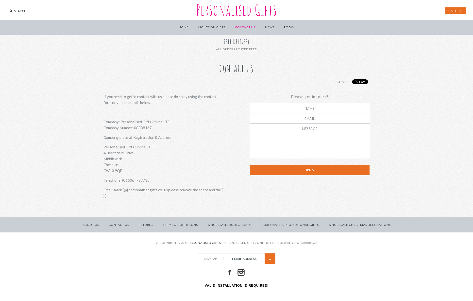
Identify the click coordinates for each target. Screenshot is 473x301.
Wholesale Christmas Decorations (359, 225)
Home (184, 27)
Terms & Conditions (180, 225)
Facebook (229, 272)
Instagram (241, 272)
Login (289, 27)
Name (310, 108)
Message (310, 129)
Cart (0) (455, 11)
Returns (146, 225)
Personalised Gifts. (204, 243)
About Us (91, 225)
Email (309, 119)
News (269, 27)
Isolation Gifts (211, 27)
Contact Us (245, 27)
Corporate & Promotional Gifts (290, 225)
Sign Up (210, 258)
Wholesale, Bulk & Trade (229, 225)
